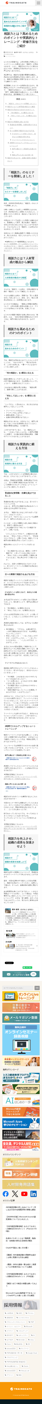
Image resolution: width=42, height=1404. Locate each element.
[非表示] (23, 99)
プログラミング (12, 1357)
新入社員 (21, 1340)
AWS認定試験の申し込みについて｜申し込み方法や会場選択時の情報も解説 (21, 1208)
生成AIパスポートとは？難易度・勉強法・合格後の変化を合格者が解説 (21, 1239)
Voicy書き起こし (12, 1366)
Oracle (26, 1366)
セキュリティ (23, 1335)
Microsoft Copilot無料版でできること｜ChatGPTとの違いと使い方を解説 (21, 1294)
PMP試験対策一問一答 (14, 1353)
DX (29, 1344)
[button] (38, 3)
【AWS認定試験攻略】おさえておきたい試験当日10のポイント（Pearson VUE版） (21, 1228)
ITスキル (30, 1313)
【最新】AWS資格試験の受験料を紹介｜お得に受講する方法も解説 (21, 1256)
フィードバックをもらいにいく (23, 140)
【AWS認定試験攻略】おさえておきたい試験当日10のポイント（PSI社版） (21, 1275)
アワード (10, 1375)
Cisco (9, 1344)
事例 (19, 1375)
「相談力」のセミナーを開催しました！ (22, 104)
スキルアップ (23, 1331)
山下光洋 (10, 1340)
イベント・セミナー (13, 1326)
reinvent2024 (11, 1348)
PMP (32, 1322)
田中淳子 (10, 1335)
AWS (20, 1313)
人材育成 (10, 1313)
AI (34, 1335)
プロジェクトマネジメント (16, 1322)
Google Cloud (32, 1353)
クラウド (10, 1331)
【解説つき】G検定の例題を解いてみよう (21, 1284)
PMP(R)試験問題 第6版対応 (16, 1362)
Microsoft (29, 1326)
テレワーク (25, 1348)
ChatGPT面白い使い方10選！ (17, 1248)
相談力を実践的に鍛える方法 (18, 122)
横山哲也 (19, 1344)
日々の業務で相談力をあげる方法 (22, 131)
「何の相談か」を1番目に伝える (21, 113)
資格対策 (10, 1318)
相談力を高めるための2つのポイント (21, 110)
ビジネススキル (10, 56)
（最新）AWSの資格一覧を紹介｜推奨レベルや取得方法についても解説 (21, 1265)
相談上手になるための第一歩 (22, 155)
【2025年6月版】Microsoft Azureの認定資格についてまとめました (21, 1218)
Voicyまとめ (25, 1371)
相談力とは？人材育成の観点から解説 (21, 107)
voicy (32, 1340)
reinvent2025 (11, 1371)
